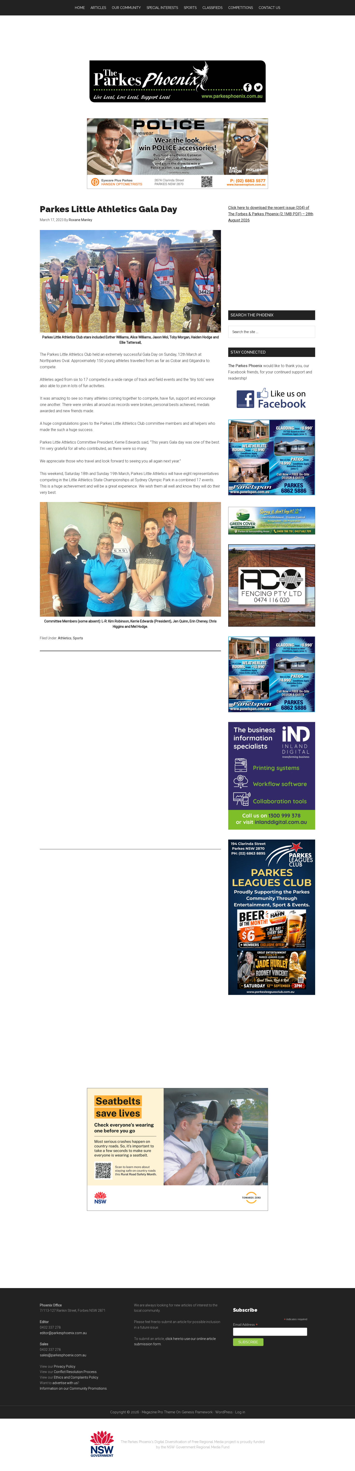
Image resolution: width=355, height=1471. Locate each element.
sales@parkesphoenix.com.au (63, 1355)
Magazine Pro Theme (158, 1412)
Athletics (64, 638)
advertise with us (65, 1383)
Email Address (245, 1324)
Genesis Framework (197, 1412)
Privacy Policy (64, 1366)
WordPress (224, 1412)
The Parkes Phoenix (245, 365)
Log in (240, 1412)
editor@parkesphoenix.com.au (63, 1333)
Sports (78, 638)
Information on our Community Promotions (73, 1388)
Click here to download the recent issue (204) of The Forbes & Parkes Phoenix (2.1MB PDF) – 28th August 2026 (270, 214)
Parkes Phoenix (177, 81)
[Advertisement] (177, 36)
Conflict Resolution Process (75, 1372)
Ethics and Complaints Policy (76, 1377)
